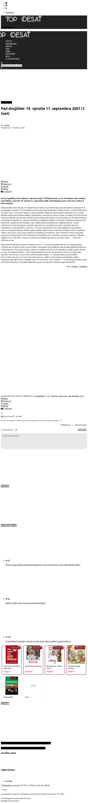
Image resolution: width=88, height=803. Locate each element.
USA (82, 396)
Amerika (54, 396)
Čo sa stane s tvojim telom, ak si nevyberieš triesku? (23, 748)
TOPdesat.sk (6, 785)
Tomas (7, 125)
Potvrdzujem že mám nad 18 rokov (16, 798)
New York (63, 396)
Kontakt (9, 781)
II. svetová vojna (12, 58)
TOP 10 (9, 41)
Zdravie (9, 46)
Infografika (10, 53)
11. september (39, 396)
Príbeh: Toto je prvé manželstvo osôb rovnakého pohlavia (26, 743)
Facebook (10, 12)
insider (74, 266)
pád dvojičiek (73, 396)
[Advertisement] (44, 85)
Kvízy (8, 56)
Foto (7, 48)
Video (8, 51)
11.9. (48, 396)
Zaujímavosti (11, 43)
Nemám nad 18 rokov (10, 801)
